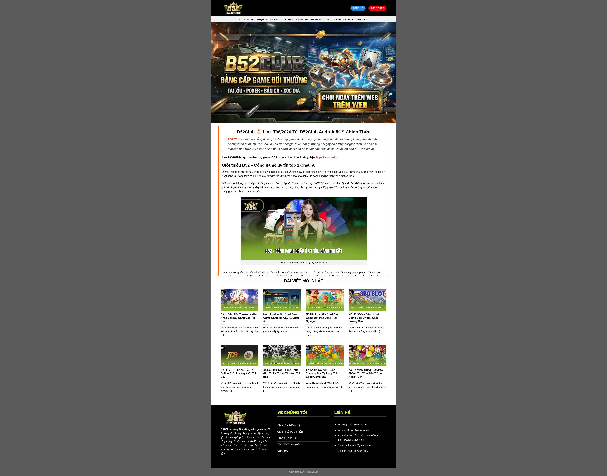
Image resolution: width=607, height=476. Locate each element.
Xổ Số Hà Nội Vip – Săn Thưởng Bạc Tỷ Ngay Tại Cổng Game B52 (321, 373)
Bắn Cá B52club (298, 19)
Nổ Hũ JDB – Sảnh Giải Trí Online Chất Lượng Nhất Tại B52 (238, 373)
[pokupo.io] (233, 8)
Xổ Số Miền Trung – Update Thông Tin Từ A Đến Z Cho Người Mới (366, 373)
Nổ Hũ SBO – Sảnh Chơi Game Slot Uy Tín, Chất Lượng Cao (364, 318)
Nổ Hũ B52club (320, 19)
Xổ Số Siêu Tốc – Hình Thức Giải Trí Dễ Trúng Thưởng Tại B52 (281, 373)
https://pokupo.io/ (358, 430)
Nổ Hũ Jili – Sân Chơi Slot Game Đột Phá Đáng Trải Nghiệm (322, 318)
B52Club (226, 429)
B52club (243, 19)
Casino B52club (276, 19)
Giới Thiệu (257, 19)
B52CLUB (360, 424)
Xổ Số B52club (340, 19)
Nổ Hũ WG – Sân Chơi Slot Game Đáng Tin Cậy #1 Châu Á (281, 318)
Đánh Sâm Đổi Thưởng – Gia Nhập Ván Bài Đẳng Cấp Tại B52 (239, 318)
